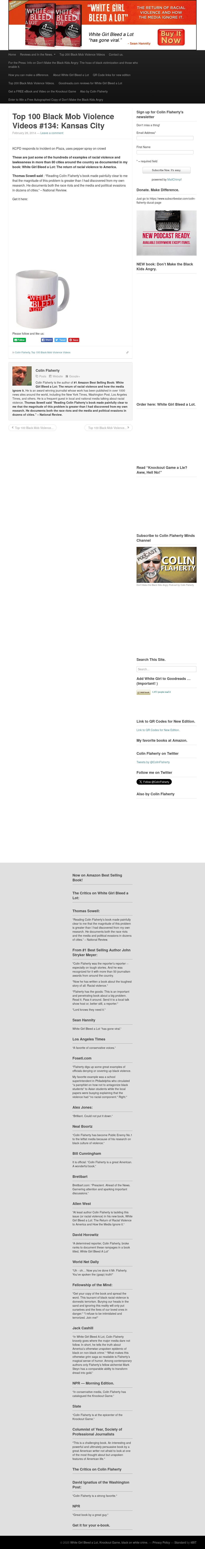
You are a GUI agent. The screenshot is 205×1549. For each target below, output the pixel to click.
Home (12, 54)
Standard (180, 1542)
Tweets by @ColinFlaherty (153, 762)
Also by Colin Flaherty (94, 91)
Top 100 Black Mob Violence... (33, 428)
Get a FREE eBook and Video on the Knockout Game (42, 91)
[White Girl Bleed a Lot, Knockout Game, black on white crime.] (102, 25)
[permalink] (126, 352)
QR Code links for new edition (112, 75)
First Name (144, 147)
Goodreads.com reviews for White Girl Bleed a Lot (90, 83)
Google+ (74, 376)
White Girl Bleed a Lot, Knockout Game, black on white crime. (109, 1542)
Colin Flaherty (22, 352)
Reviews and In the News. (36, 54)
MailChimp (174, 179)
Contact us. (116, 54)
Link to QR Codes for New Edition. (158, 730)
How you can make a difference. (28, 75)
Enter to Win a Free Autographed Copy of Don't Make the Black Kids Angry (55, 100)
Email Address (146, 133)
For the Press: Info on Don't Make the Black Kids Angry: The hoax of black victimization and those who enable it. (73, 65)
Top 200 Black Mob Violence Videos (82, 54)
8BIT (194, 1542)
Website (58, 376)
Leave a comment (51, 133)
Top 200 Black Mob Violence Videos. (31, 83)
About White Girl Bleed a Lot (71, 75)
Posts (42, 376)
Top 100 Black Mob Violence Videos (50, 352)
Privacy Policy (161, 1542)
